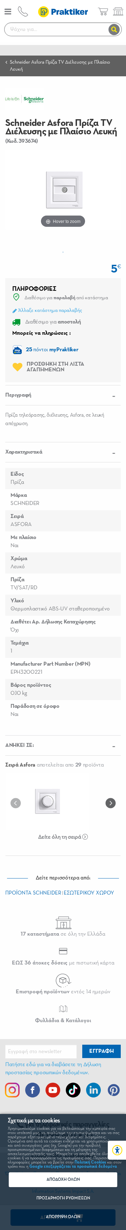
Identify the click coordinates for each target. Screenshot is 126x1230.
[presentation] (17, 802)
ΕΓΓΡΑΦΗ (101, 1051)
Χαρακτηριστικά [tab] (23, 452)
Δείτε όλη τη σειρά (60, 837)
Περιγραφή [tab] (18, 395)
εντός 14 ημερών (63, 992)
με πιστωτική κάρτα (63, 963)
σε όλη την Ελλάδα (63, 934)
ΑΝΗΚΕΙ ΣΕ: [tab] (19, 745)
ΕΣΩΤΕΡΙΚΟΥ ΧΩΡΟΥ (89, 893)
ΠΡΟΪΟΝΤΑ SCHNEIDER (33, 893)
